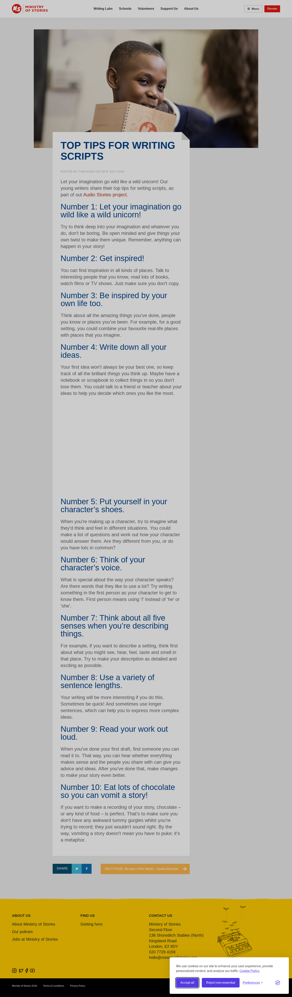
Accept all (187, 982)
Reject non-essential (220, 982)
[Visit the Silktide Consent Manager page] (277, 982)
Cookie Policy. (250, 970)
